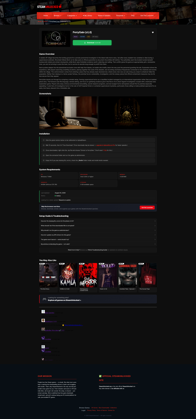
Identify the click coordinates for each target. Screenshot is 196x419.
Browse (57, 15)
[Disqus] (98, 334)
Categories (71, 15)
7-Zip (104, 150)
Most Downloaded (104, 408)
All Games (94, 408)
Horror (45, 21)
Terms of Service (102, 410)
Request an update (65, 200)
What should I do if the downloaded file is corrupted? (57, 225)
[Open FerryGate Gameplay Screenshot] (127, 112)
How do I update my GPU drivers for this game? (56, 235)
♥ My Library (87, 15)
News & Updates (104, 15)
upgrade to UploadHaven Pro (105, 145)
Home (45, 15)
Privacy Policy (91, 410)
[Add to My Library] (152, 32)
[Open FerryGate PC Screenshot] (68, 112)
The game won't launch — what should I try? (55, 239)
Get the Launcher (147, 15)
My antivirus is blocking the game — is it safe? (55, 244)
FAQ (132, 15)
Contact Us (111, 410)
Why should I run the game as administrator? (55, 230)
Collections (113, 408)
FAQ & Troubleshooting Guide (97, 250)
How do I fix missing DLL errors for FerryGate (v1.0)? (57, 221)
